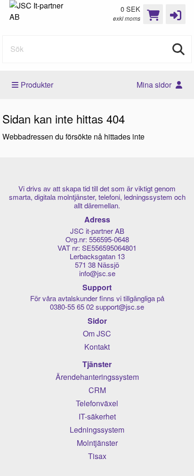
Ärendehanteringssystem (97, 376)
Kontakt (97, 346)
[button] (176, 14)
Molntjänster (97, 442)
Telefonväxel (97, 403)
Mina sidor (155, 84)
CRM (97, 390)
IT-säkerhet (97, 416)
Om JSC (97, 333)
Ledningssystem (97, 429)
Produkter (37, 84)
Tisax (97, 456)
